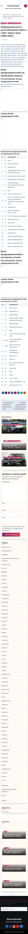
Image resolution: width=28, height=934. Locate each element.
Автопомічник (13, 6)
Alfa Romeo (5, 564)
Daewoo (4, 610)
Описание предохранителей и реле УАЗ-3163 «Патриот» (13, 461)
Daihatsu (4, 613)
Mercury (4, 693)
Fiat (3, 625)
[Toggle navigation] (1, 5)
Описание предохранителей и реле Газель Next (13, 428)
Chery (3, 591)
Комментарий (5, 481)
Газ (5, 424)
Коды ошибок (5, 550)
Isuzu (3, 651)
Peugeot (4, 712)
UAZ (5, 441)
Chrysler (4, 598)
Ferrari (3, 621)
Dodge (3, 617)
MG (3, 697)
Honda (3, 636)
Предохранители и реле (14, 23)
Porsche (4, 719)
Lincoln (4, 682)
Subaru (4, 753)
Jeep (3, 666)
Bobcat (3, 575)
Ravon (3, 723)
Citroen (4, 602)
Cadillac (4, 587)
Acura (3, 560)
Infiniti (3, 647)
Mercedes (4, 689)
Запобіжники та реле (7, 909)
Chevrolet (4, 594)
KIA (3, 670)
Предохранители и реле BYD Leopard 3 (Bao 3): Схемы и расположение (13, 836)
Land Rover (5, 674)
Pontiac (4, 716)
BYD (3, 583)
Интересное (5, 547)
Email (4, 510)
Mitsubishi (3, 23)
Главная (3, 899)
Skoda (3, 742)
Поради (4, 554)
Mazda (3, 685)
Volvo (3, 772)
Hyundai (4, 644)
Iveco (3, 655)
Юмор (3, 800)
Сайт (3, 517)
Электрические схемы (8, 789)
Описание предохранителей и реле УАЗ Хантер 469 (13, 444)
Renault (4, 727)
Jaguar (3, 663)
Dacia (3, 606)
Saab (3, 731)
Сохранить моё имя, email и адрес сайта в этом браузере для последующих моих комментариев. (13, 528)
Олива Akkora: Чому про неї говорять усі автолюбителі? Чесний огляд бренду (13, 885)
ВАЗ (3, 776)
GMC (3, 632)
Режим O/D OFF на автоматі (13, 869)
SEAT (3, 738)
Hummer (4, 640)
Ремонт (4, 785)
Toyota (3, 761)
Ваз (3, 795)
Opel (3, 708)
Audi (3, 568)
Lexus (3, 678)
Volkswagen (5, 769)
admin (11, 430)
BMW (3, 572)
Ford (3, 629)
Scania (3, 735)
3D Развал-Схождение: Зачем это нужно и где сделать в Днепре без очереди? (13, 852)
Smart (3, 746)
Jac (3, 659)
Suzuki (3, 757)
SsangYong (5, 750)
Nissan (3, 704)
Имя (3, 503)
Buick (3, 579)
